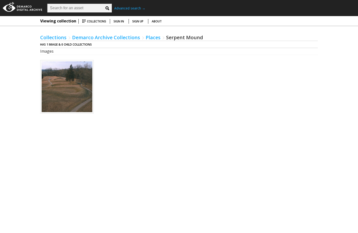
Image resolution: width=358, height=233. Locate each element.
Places (153, 37)
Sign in (118, 21)
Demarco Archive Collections (106, 37)
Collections (96, 21)
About (157, 21)
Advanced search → (129, 8)
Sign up (137, 21)
